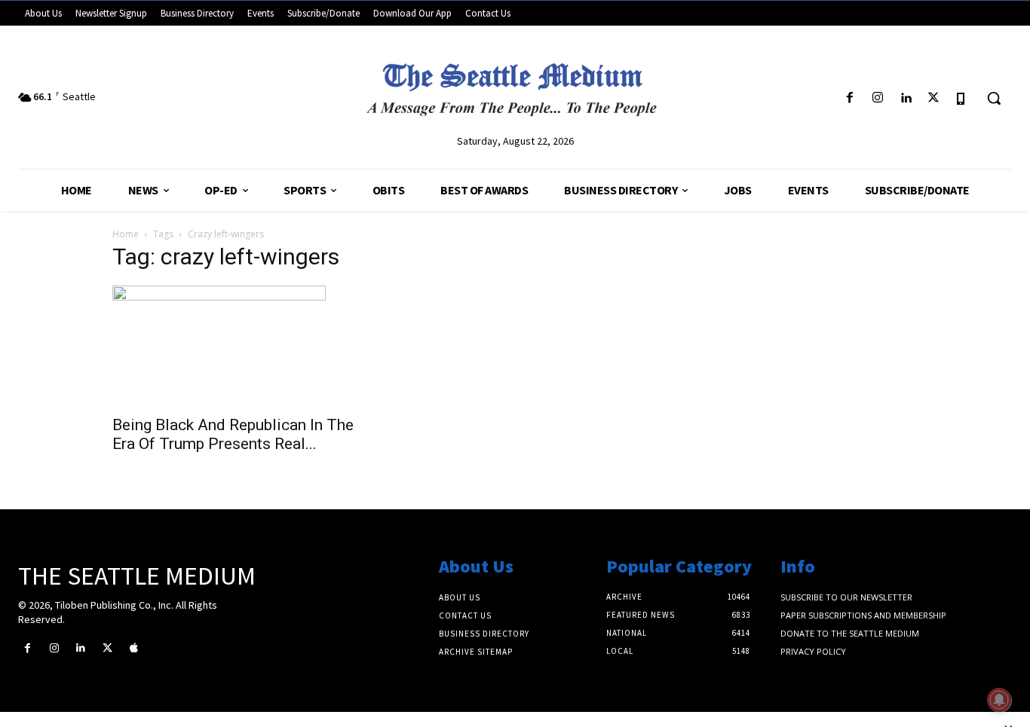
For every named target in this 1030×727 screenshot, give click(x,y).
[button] (994, 98)
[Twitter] (934, 98)
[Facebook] (849, 98)
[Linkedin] (905, 98)
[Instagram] (877, 98)
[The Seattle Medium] (515, 84)
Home (125, 234)
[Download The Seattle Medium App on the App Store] (962, 98)
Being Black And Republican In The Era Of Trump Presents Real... (233, 434)
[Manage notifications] (999, 700)
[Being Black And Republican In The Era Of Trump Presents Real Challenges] (234, 346)
